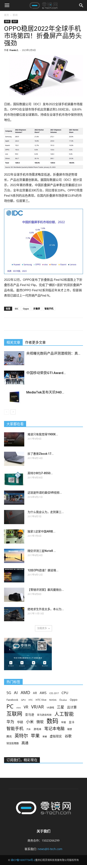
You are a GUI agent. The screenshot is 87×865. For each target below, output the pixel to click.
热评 (15, 21)
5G (8, 693)
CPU (65, 693)
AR (35, 693)
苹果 (35, 736)
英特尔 (21, 736)
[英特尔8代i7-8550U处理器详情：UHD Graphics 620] (14, 478)
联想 (69, 729)
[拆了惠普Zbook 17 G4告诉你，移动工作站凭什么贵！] (14, 459)
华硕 (20, 722)
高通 (24, 743)
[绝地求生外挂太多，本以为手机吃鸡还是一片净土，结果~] (14, 614)
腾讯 (9, 736)
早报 (63, 722)
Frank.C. (14, 50)
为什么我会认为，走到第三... (46, 512)
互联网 (14, 714)
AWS (43, 693)
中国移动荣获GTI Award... (46, 373)
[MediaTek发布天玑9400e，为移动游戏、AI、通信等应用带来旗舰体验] (14, 397)
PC (10, 706)
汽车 (28, 729)
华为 (10, 722)
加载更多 (42, 628)
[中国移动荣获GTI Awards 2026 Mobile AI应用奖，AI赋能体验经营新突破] (14, 378)
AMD (25, 692)
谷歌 (68, 736)
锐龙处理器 (12, 743)
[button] (81, 5)
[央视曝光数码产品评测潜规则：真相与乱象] (14, 358)
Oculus (63, 699)
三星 (60, 707)
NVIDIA (52, 700)
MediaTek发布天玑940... (45, 392)
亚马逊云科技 (44, 714)
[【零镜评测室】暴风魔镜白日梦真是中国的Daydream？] (14, 595)
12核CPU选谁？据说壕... (43, 570)
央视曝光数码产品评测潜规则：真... (53, 353)
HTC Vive (41, 700)
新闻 (15, 15)
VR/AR (37, 707)
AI (16, 692)
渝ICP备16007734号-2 (23, 860)
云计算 (72, 707)
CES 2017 (54, 693)
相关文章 (13, 342)
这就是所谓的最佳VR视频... (45, 492)
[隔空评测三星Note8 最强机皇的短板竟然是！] (14, 556)
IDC (16, 308)
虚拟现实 (56, 736)
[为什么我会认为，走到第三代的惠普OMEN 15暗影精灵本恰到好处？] (14, 517)
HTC (31, 699)
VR (26, 707)
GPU (23, 699)
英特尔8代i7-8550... (40, 473)
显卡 (71, 722)
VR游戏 (50, 707)
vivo (18, 707)
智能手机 (49, 308)
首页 (6, 15)
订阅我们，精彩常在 (21, 760)
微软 (40, 722)
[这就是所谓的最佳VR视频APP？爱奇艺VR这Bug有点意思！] (14, 498)
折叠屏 (36, 308)
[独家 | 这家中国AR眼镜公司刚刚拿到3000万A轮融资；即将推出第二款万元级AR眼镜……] (14, 536)
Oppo (26, 308)
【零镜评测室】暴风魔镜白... (46, 589)
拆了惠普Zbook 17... (41, 453)
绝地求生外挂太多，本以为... (46, 609)
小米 (30, 722)
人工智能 (64, 714)
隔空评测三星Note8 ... (42, 550)
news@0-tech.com (50, 849)
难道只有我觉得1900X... (43, 434)
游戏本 (37, 729)
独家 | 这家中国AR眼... (41, 531)
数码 (52, 721)
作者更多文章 (35, 342)
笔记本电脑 (54, 728)
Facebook (12, 700)
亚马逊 (29, 714)
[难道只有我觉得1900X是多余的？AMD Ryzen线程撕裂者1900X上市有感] (14, 439)
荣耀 (44, 736)
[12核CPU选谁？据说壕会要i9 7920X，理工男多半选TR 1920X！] (14, 575)
